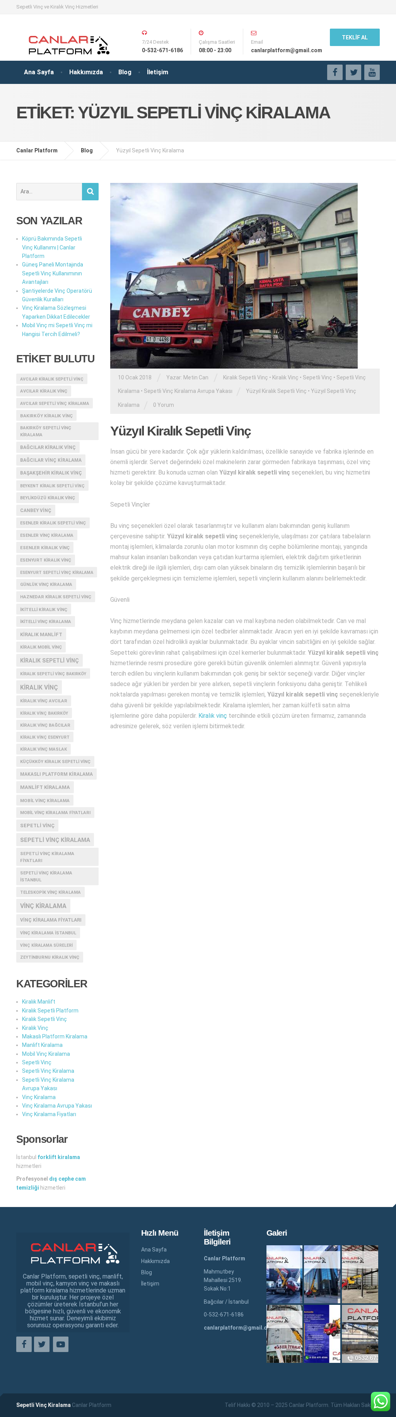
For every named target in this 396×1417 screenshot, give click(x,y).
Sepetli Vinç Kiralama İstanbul (46, 877)
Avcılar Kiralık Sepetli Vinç (52, 379)
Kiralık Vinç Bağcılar (45, 725)
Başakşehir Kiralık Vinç (51, 473)
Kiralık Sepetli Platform (50, 1010)
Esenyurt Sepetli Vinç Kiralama (56, 572)
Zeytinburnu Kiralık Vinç (49, 957)
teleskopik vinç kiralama (50, 892)
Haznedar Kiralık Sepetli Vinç (55, 596)
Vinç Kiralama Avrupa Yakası (57, 1106)
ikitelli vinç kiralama (45, 621)
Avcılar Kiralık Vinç (43, 391)
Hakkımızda (86, 72)
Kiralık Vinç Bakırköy (44, 713)
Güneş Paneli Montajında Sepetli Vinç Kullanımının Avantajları (52, 273)
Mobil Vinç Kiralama (45, 800)
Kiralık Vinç (285, 377)
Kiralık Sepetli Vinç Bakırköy (53, 673)
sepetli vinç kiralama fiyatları (47, 857)
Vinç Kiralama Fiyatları (51, 920)
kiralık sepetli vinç (49, 660)
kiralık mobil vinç (41, 647)
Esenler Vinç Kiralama (46, 535)
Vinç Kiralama (39, 1097)
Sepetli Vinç (317, 377)
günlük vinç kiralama (46, 584)
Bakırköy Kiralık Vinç (46, 415)
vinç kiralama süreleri (46, 945)
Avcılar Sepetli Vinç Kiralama (54, 403)
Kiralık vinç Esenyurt (45, 737)
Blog (124, 72)
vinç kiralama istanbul (48, 933)
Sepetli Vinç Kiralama (48, 1071)
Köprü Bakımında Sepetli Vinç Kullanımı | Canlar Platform (52, 247)
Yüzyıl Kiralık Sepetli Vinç (276, 391)
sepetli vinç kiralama (55, 840)
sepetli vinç (37, 825)
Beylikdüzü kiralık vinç (47, 497)
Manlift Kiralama (45, 787)
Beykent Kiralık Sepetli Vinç (52, 485)
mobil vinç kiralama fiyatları (55, 812)
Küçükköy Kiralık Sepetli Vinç (55, 761)
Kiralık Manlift (41, 634)
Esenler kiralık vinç (45, 547)
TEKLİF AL (355, 37)
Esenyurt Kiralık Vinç (45, 560)
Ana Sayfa (39, 72)
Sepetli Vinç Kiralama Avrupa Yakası (188, 391)
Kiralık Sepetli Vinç (245, 377)
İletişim (157, 72)
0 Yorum (163, 405)
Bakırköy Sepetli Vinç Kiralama (45, 431)
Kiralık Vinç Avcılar (43, 700)
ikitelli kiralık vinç (43, 609)
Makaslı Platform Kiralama (56, 774)
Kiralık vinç (212, 715)
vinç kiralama (43, 906)
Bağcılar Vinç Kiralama (51, 460)
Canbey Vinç (35, 510)
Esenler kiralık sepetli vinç (53, 523)
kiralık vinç (39, 687)
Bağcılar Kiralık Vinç (48, 447)
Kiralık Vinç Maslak (43, 749)
